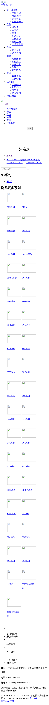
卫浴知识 (16, 79)
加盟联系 (16, 70)
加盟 (9, 56)
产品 (9, 24)
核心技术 (16, 50)
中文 (3, 5)
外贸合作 (16, 90)
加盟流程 (16, 61)
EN (6, 104)
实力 (9, 47)
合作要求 (16, 64)
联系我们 (11, 82)
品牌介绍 (16, 13)
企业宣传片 (17, 21)
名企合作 (16, 53)
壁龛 (14, 33)
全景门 (15, 30)
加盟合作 (16, 87)
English (9, 5)
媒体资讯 (16, 76)
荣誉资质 (16, 19)
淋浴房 (15, 27)
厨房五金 (16, 36)
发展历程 (16, 16)
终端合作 (16, 67)
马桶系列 (16, 41)
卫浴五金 (16, 39)
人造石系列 (17, 44)
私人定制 (16, 93)
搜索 (29, 128)
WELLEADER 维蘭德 (16, 161)
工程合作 (16, 84)
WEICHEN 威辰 (34, 161)
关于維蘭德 (12, 10)
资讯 (9, 73)
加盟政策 (16, 59)
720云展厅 (11, 96)
